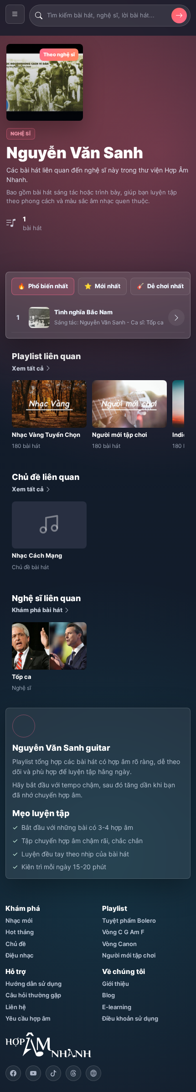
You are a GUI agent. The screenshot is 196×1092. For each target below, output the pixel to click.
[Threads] (73, 1073)
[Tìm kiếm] (179, 15)
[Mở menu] (15, 14)
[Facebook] (13, 1073)
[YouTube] (33, 1073)
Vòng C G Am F (123, 932)
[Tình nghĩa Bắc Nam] (39, 317)
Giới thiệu (115, 983)
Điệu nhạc (19, 955)
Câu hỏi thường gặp (33, 995)
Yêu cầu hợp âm (28, 1018)
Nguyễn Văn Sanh (102, 322)
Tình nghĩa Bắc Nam (83, 312)
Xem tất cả (28, 368)
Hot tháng (19, 932)
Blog (108, 995)
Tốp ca (155, 322)
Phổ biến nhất (43, 286)
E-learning (116, 1007)
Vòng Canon (119, 943)
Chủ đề (15, 943)
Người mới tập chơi (128, 955)
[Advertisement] (100, 252)
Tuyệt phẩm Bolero (129, 920)
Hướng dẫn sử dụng (33, 983)
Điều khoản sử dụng (130, 1018)
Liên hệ (15, 1007)
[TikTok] (53, 1073)
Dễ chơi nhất (160, 286)
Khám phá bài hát (38, 609)
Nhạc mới (18, 920)
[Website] (93, 1073)
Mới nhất (102, 286)
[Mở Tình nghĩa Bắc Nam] (176, 317)
